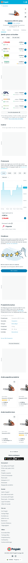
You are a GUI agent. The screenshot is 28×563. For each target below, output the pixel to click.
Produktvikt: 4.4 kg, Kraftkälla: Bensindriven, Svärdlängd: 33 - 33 (14, 26)
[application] (14, 195)
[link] (9, 393)
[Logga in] (26, 2)
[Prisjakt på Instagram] (15, 556)
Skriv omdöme (16, 23)
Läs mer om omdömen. (12, 243)
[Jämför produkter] (25, 16)
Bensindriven (15, 332)
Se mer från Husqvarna (6, 338)
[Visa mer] (2, 43)
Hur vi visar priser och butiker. (16, 118)
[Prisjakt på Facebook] (12, 556)
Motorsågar (5, 5)
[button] (25, 9)
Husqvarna (14, 321)
